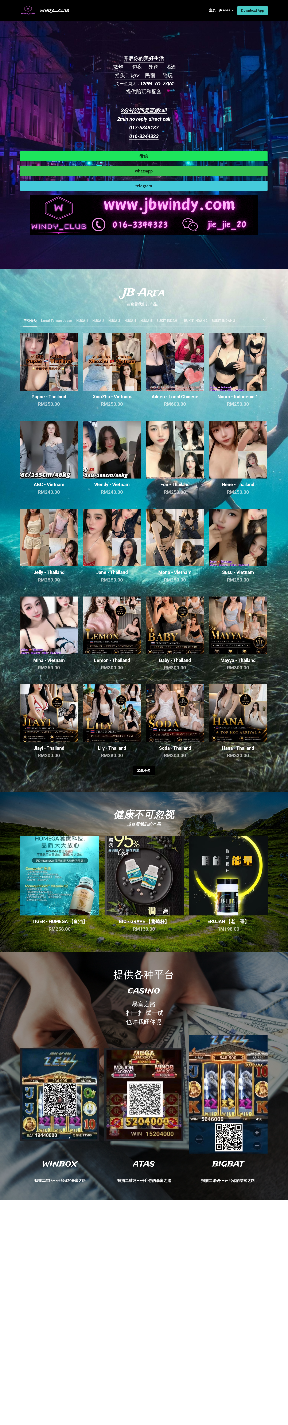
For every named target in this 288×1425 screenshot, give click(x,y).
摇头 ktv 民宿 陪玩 (144, 76)
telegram (143, 185)
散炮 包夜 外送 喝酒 (144, 67)
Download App (252, 10)
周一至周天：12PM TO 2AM (144, 84)
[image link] (144, 215)
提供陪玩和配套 (143, 92)
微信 (144, 156)
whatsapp (144, 171)
